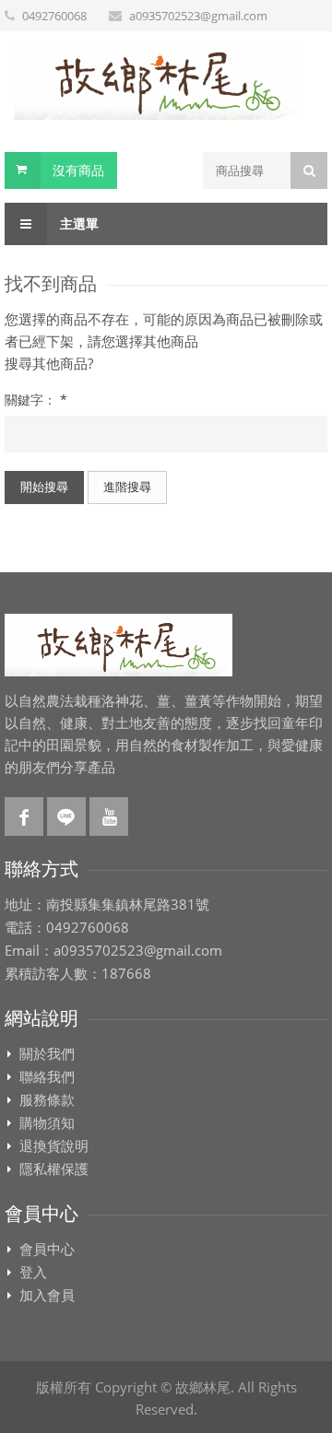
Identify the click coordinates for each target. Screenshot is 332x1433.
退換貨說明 (54, 1146)
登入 (33, 1272)
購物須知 (47, 1123)
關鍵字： (36, 399)
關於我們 (47, 1054)
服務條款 (47, 1100)
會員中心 (47, 1249)
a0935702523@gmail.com (198, 15)
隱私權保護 (54, 1169)
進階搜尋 (127, 486)
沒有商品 (78, 170)
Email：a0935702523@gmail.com (113, 951)
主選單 (77, 223)
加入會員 (47, 1295)
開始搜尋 (44, 486)
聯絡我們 (47, 1077)
